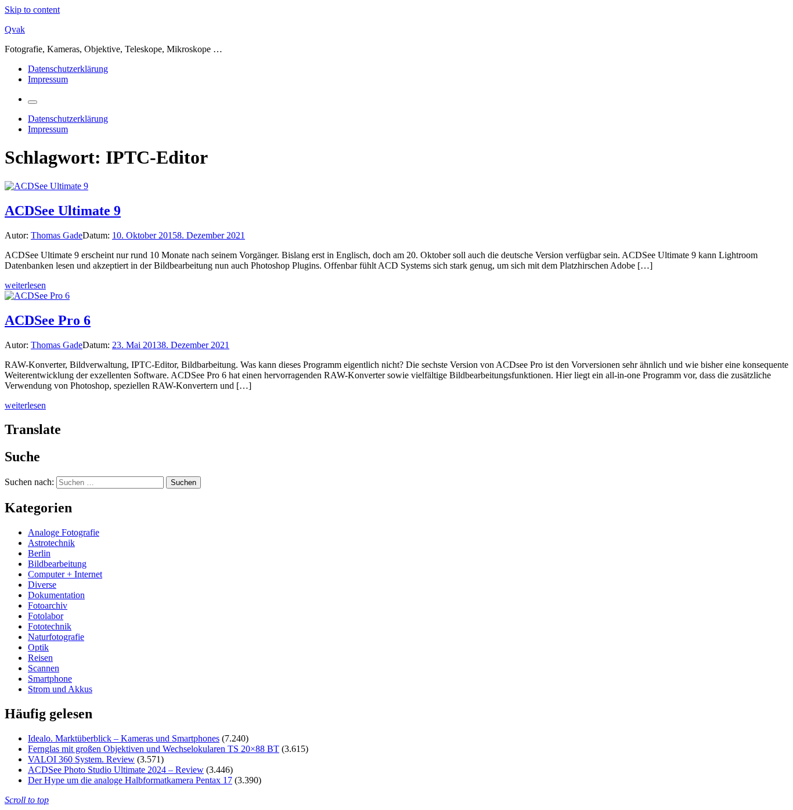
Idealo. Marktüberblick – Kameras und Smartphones (123, 738)
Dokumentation (56, 595)
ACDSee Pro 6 (48, 320)
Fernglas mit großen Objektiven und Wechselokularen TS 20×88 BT (153, 749)
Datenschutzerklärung (68, 69)
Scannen (43, 668)
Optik (38, 647)
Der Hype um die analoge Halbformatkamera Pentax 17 (130, 780)
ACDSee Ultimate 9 (63, 210)
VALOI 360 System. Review (81, 759)
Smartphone (50, 679)
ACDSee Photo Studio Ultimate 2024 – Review (116, 770)
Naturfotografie (56, 637)
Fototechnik (49, 626)
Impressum (48, 79)
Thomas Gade (56, 235)
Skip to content (32, 10)
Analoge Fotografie (63, 532)
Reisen (40, 658)
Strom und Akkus (60, 689)
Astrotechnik (51, 543)
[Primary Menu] (32, 102)
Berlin (39, 553)
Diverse (42, 585)
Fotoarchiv (47, 605)
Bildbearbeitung (57, 564)
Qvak (15, 29)
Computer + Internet (65, 574)
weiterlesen (25, 285)
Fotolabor (45, 616)
